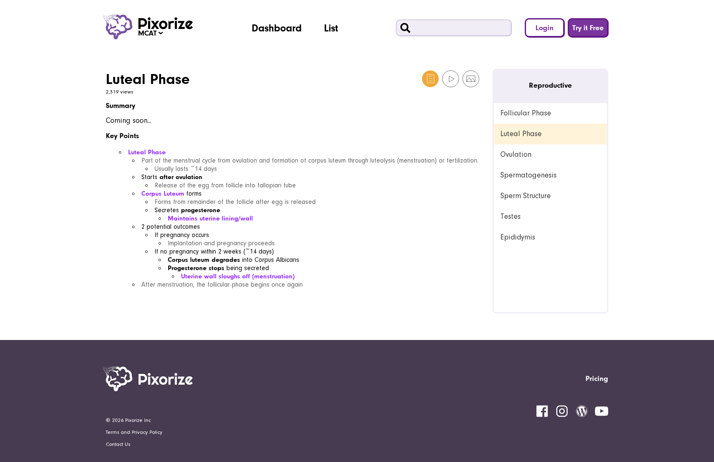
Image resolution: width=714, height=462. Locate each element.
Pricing (596, 378)
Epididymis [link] (517, 237)
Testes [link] (510, 216)
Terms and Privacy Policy (134, 432)
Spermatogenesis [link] (528, 175)
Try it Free (588, 27)
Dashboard (277, 28)
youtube (601, 411)
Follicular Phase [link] (525, 113)
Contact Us (118, 444)
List (331, 28)
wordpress (581, 411)
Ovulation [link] (515, 154)
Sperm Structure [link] (525, 196)
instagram (562, 411)
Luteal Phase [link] (521, 133)
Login (545, 27)
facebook (542, 411)
